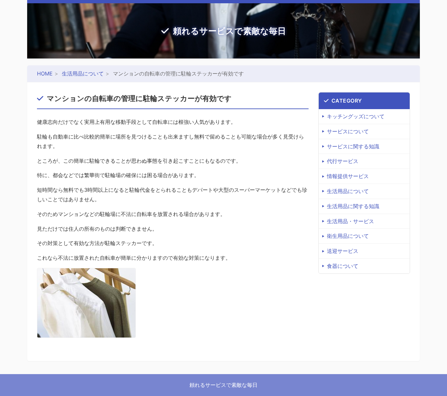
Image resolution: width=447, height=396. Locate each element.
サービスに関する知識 (353, 146)
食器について (342, 266)
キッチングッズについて (355, 116)
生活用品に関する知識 (353, 206)
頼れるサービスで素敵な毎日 (229, 31)
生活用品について (83, 73)
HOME (45, 73)
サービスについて (348, 131)
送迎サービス (342, 251)
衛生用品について (348, 236)
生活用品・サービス (350, 221)
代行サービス (342, 161)
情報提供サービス (348, 176)
